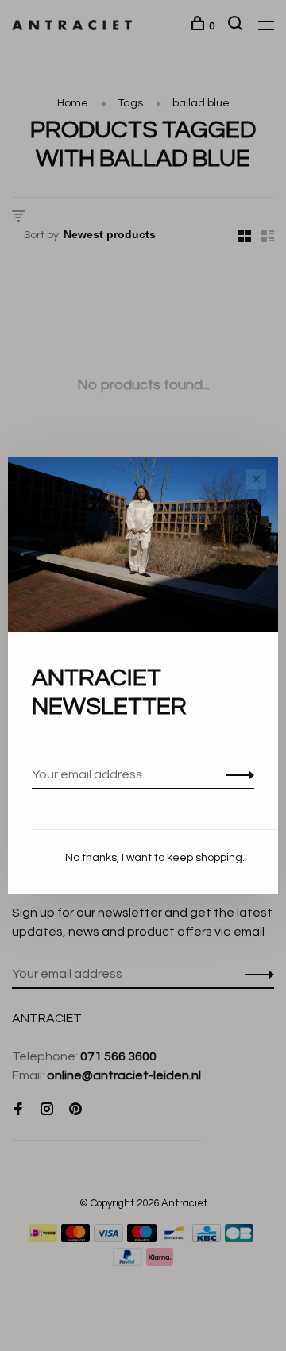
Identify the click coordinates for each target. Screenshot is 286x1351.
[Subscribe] (235, 774)
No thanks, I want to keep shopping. (155, 857)
